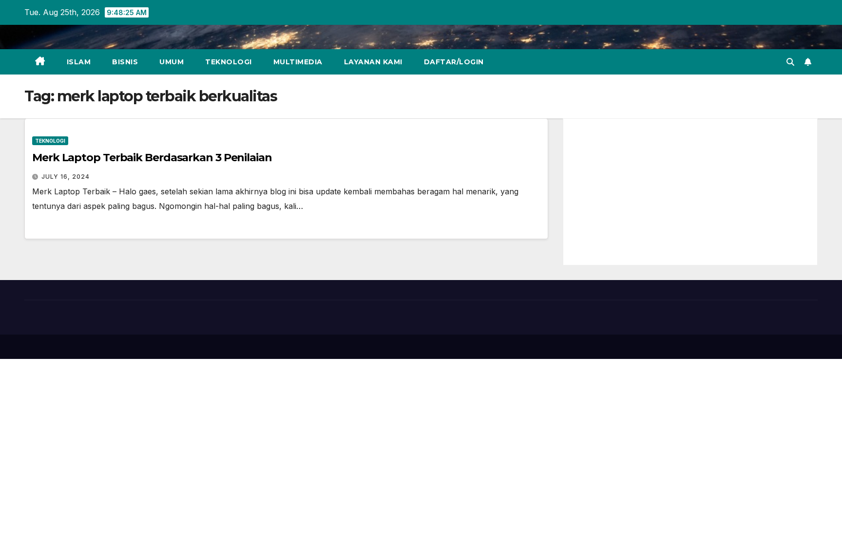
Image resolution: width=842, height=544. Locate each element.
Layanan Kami (373, 61)
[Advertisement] (690, 192)
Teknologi (228, 61)
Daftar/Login (454, 61)
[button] (790, 62)
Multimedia (298, 61)
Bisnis (125, 61)
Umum (171, 61)
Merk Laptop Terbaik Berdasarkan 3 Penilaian (152, 157)
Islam (79, 61)
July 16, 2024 (65, 176)
